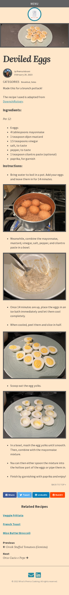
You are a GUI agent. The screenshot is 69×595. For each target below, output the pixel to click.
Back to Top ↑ (59, 484)
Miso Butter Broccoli (16, 533)
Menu (34, 4)
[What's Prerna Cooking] (34, 14)
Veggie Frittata (13, 515)
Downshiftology (13, 101)
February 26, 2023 (23, 74)
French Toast (11, 524)
